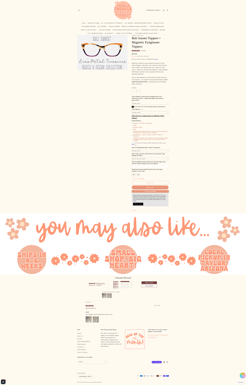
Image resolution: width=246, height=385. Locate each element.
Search (79, 333)
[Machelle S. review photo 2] (96, 319)
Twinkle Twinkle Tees (87, 382)
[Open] (3, 382)
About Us (80, 336)
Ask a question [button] (149, 286)
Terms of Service (82, 352)
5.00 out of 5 (100, 283)
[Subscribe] (105, 362)
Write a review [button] (149, 282)
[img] (90, 306)
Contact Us (80, 347)
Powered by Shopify (97, 382)
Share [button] (135, 210)
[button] (79, 10)
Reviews (79, 338)
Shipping (134, 56)
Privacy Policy (81, 349)
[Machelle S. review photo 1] (89, 319)
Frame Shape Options (83, 341)
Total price (136, 178)
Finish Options (81, 344)
